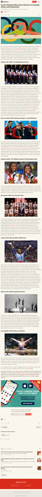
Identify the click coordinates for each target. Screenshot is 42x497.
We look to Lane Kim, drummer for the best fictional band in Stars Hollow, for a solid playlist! (18, 461)
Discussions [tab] (9, 448)
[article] (21, 454)
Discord (18, 371)
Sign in (39, 1)
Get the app (25, 493)
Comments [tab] (3, 435)
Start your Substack (19, 493)
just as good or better (13, 225)
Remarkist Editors (7, 11)
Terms (23, 491)
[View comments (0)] (6, 15)
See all (3, 475)
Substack (16, 495)
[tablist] (5, 435)
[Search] (40, 449)
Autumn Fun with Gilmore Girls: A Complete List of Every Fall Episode (17, 451)
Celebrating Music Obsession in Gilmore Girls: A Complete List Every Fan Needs (17, 459)
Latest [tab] (5, 448)
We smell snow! (4, 469)
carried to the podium (30, 109)
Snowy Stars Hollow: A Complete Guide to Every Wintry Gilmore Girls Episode (16, 467)
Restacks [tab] (8, 435)
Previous (5, 427)
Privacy (21, 491)
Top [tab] (2, 448)
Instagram (21, 374)
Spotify (33, 374)
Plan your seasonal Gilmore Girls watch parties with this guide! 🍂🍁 (14, 453)
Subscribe (34, 1)
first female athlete (31, 362)
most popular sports (16, 49)
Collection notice (27, 491)
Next (38, 427)
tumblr (26, 374)
